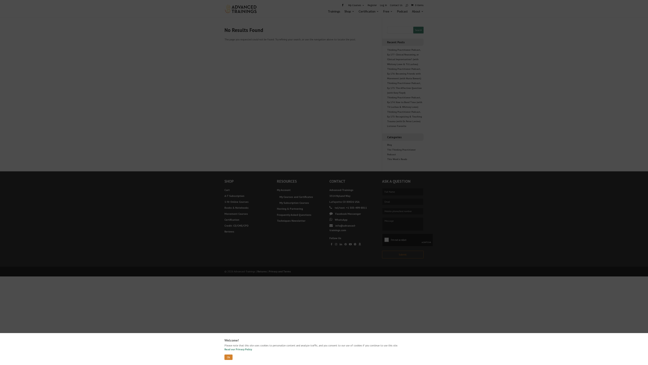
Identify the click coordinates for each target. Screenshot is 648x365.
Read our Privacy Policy (238, 349)
